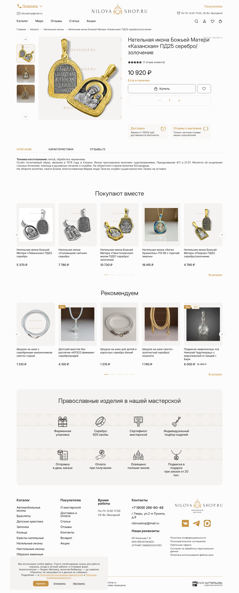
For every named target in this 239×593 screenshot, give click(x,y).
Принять (41, 583)
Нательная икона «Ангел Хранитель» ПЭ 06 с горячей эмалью (160, 253)
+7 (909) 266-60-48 (147, 507)
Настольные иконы (30, 548)
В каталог (215, 275)
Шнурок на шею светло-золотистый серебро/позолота (157, 352)
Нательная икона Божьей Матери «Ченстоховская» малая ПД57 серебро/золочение (116, 254)
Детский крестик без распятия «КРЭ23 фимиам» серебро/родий (76, 352)
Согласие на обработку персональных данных (192, 550)
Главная (21, 29)
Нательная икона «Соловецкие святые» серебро (73, 253)
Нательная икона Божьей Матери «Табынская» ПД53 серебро (34, 253)
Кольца (22, 532)
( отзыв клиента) (154, 62)
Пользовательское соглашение (188, 541)
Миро (39, 21)
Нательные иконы (54, 29)
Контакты (67, 532)
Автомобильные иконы (28, 509)
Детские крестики (30, 521)
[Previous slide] (26, 39)
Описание (24, 149)
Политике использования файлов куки (61, 575)
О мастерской (70, 507)
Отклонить (60, 583)
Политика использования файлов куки (191, 555)
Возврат (66, 538)
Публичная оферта (180, 545)
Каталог (22, 21)
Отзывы (56, 21)
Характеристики (60, 149)
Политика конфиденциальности (188, 537)
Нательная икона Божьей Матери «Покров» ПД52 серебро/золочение (200, 253)
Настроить (79, 583)
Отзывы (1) (97, 149)
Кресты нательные (30, 538)
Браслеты (24, 516)
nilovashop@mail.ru (31, 13)
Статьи (74, 21)
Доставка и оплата (68, 515)
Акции (91, 21)
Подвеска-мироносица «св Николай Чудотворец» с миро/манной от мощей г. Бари (201, 354)
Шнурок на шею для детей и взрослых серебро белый (118, 350)
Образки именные (30, 554)
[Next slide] (26, 117)
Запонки (23, 526)
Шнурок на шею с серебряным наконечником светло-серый (34, 352)
